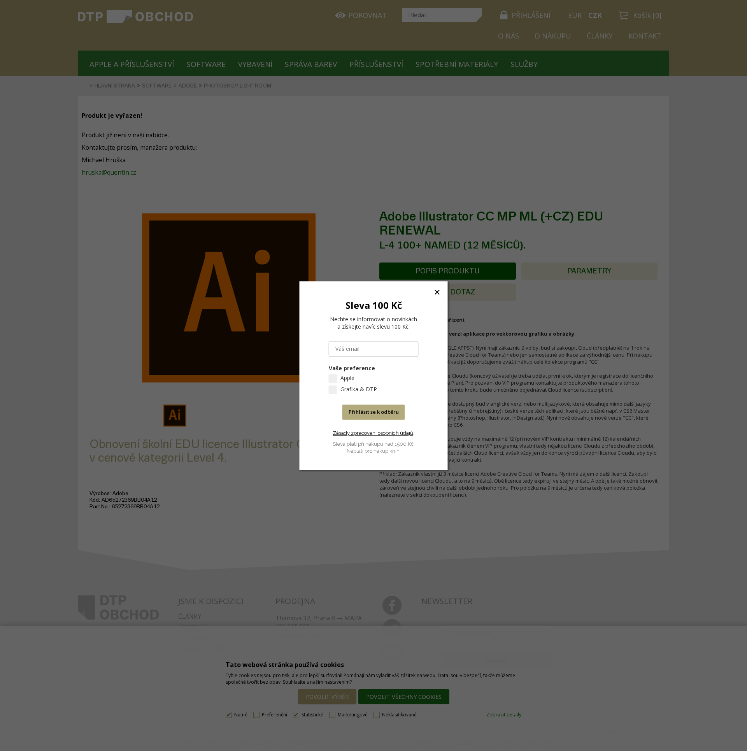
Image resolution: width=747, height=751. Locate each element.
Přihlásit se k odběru (374, 411)
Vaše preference (352, 368)
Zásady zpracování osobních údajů (373, 433)
